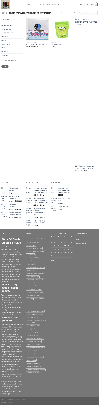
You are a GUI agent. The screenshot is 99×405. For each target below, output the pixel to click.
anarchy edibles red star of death (36, 239)
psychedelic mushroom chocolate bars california (36, 321)
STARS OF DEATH (32, 335)
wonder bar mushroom (33, 363)
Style (77, 239)
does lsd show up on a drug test (36, 267)
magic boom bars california (34, 305)
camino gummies (7, 25)
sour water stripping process (35, 332)
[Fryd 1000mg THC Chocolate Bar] (37, 29)
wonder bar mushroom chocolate (36, 369)
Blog (48, 4)
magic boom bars (31, 302)
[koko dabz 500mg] (62, 29)
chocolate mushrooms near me (35, 251)
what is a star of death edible (35, 357)
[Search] (24, 4)
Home (4, 13)
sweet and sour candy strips (35, 344)
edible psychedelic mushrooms (35, 273)
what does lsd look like (33, 354)
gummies (4, 36)
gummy (3, 40)
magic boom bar (39, 298)
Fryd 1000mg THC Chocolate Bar (36, 44)
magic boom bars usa (33, 308)
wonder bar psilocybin (33, 372)
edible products (31, 270)
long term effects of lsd (33, 295)
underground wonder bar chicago (36, 347)
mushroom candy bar (33, 317)
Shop (36, 4)
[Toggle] (22, 48)
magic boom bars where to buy (35, 311)
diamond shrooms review (34, 261)
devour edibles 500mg (33, 257)
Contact (24, 399)
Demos (28, 4)
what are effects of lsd (33, 350)
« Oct (53, 260)
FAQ (30, 399)
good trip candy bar (32, 283)
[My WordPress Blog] (11, 4)
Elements (55, 4)
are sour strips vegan (33, 242)
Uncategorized (6, 55)
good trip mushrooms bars (34, 289)
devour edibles (31, 254)
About (3, 399)
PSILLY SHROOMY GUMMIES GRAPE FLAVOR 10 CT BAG (84, 168)
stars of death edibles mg (34, 341)
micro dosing (5, 44)
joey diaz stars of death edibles (35, 292)
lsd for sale (30, 298)
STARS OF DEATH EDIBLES (35, 338)
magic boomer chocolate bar (35, 314)
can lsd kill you (31, 245)
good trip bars (39, 279)
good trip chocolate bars (33, 286)
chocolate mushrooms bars (34, 248)
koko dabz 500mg (56, 44)
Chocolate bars (6, 29)
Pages (41, 4)
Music (3, 48)
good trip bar (30, 279)
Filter (5, 66)
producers (10, 361)
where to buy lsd (31, 360)
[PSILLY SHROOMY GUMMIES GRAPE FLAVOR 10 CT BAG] (86, 90)
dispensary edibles (32, 264)
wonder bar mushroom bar (34, 366)
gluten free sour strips (33, 276)
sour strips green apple (33, 325)
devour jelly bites (7, 33)
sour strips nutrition (32, 329)
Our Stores (11, 399)
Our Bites (4, 51)
